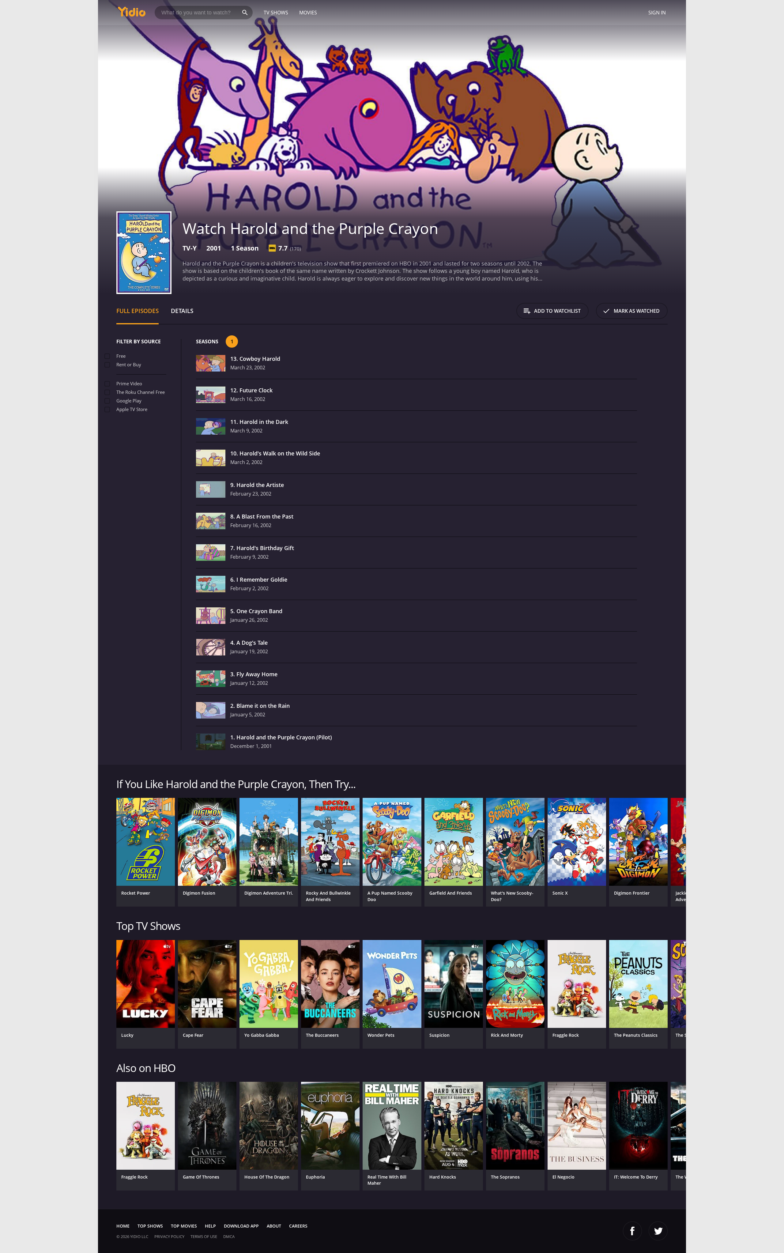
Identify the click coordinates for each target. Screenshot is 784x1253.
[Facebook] (632, 1230)
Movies (308, 12)
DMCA (229, 1236)
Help (210, 1226)
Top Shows (150, 1226)
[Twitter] (658, 1230)
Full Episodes (137, 311)
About (274, 1226)
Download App (241, 1226)
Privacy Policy (169, 1236)
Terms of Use (203, 1236)
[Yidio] (131, 13)
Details (182, 311)
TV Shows (276, 12)
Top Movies (184, 1226)
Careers (298, 1226)
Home (123, 1226)
